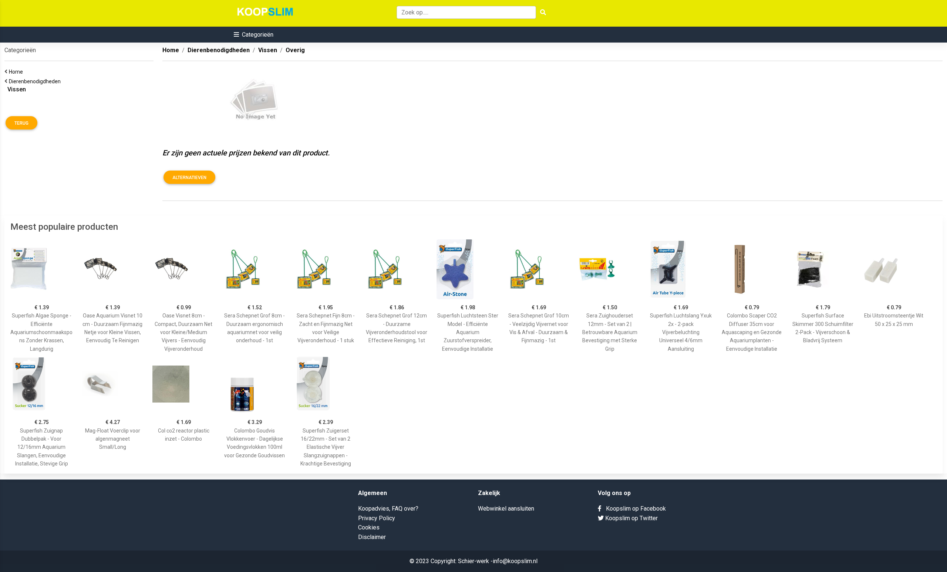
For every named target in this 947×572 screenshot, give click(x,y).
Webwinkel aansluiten (506, 508)
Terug (21, 123)
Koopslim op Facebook (633, 508)
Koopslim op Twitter (631, 518)
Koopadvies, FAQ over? (388, 508)
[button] (253, 34)
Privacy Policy (376, 518)
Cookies (369, 527)
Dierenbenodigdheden (36, 81)
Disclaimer (372, 537)
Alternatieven (189, 177)
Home (17, 72)
